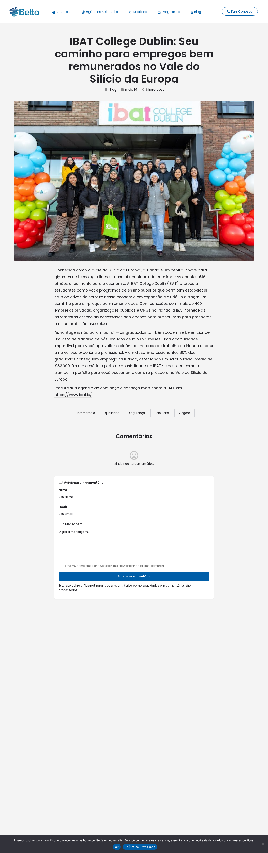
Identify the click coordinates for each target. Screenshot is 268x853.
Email (63, 507)
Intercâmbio (86, 413)
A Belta (61, 11)
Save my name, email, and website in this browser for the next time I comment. (115, 566)
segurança (137, 413)
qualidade (112, 413)
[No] (263, 844)
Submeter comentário (134, 576)
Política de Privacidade (140, 846)
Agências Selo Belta (101, 11)
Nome (63, 490)
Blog (197, 11)
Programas (170, 11)
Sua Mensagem (70, 524)
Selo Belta (162, 413)
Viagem (184, 413)
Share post (155, 89)
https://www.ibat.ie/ (73, 394)
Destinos (139, 11)
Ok (117, 846)
